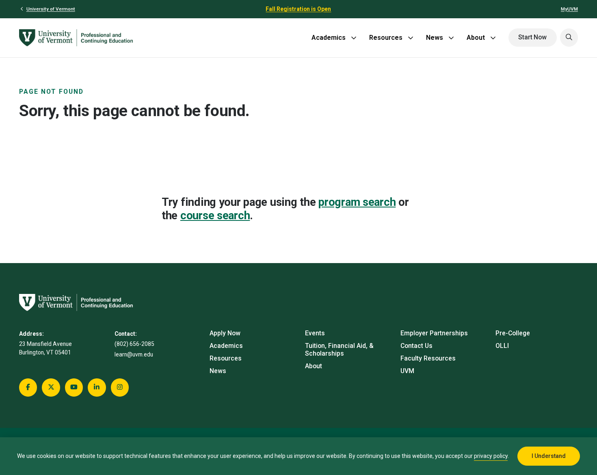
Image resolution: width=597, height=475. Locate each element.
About (476, 37)
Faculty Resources (428, 358)
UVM (407, 371)
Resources (385, 37)
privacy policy (491, 456)
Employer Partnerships (434, 333)
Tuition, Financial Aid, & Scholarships (339, 349)
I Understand (549, 456)
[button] (569, 37)
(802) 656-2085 (134, 344)
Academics (328, 37)
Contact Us (416, 346)
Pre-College (512, 333)
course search (215, 215)
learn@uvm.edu (134, 354)
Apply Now (225, 333)
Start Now (532, 37)
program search (357, 202)
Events (315, 333)
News (434, 37)
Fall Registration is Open (298, 9)
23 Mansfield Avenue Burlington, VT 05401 (45, 348)
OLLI (502, 346)
